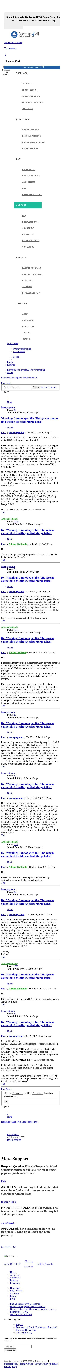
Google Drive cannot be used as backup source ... (33, 1309)
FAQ (3, 1181)
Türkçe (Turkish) (24, 1332)
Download (15, 1288)
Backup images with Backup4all (25, 1303)
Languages (15, 1283)
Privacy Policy (42, 1363)
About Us (14, 1275)
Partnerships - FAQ (19, 1311)
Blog (12, 1298)
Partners (14, 1280)
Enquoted (28, 1266)
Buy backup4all (30, 377)
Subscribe (10, 1350)
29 (15, 410)
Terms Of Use (27, 1363)
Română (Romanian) (26, 1330)
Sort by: (28, 1093)
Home (13, 1272)
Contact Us (15, 1277)
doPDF (17, 1264)
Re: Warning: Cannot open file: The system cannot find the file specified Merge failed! (27, 531)
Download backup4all (11, 377)
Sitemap (54, 1363)
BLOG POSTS (8, 1202)
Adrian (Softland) (9, 519)
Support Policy (11, 1363)
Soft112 (40, 1264)
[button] (9, 402)
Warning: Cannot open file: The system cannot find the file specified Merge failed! (29, 420)
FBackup (29, 1261)
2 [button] (7, 399)
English (19, 1324)
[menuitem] (22, 348)
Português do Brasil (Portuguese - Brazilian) (36, 1327)
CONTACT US (8, 1247)
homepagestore (8, 407)
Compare (14, 1293)
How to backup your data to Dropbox (27, 1306)
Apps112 (49, 1264)
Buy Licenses (16, 1290)
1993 (16, 521)
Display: (8, 1093)
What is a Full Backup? (21, 1314)
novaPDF (8, 1264)
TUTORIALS (8, 1223)
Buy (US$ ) (14, 26)
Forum (13, 1296)
